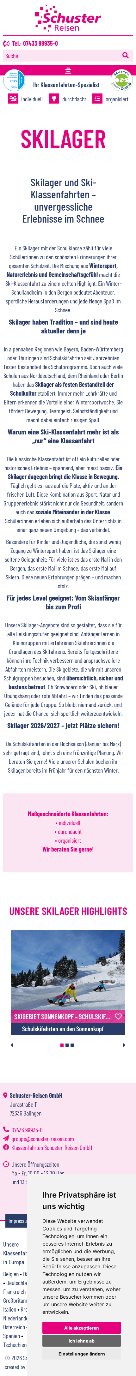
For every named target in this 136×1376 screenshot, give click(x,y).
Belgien (11, 1273)
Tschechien (15, 1344)
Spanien (11, 1335)
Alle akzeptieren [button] (81, 1328)
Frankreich (14, 1291)
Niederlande (15, 1318)
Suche (11, 55)
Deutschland (19, 1282)
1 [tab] (62, 1045)
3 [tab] (72, 1045)
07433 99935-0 (27, 1130)
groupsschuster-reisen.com (42, 1138)
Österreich (14, 1327)
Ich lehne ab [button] (82, 1340)
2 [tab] (67, 1045)
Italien (9, 1309)
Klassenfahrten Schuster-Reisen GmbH (51, 1147)
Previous (12, 1045)
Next (123, 1045)
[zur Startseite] (68, 29)
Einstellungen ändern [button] (82, 1353)
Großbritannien (18, 1300)
